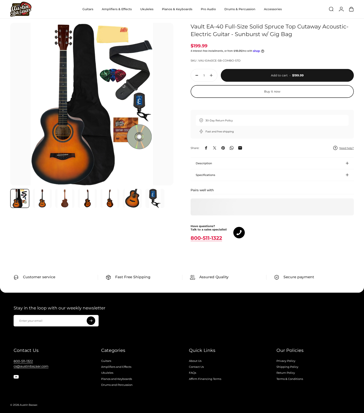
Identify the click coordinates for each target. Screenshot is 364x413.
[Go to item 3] (64, 198)
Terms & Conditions (289, 379)
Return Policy (285, 372)
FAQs (192, 372)
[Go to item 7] (154, 198)
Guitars (106, 360)
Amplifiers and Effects (116, 366)
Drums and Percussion (117, 384)
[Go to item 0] (19, 198)
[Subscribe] (91, 320)
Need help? (346, 148)
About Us (195, 360)
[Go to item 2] (42, 198)
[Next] (162, 113)
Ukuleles (107, 372)
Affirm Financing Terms (205, 379)
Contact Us (196, 366)
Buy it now (272, 91)
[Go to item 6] (132, 198)
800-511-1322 (206, 238)
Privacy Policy (285, 360)
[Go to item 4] (87, 198)
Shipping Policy (287, 366)
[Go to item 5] (109, 198)
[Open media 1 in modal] (91, 104)
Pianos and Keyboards (116, 379)
